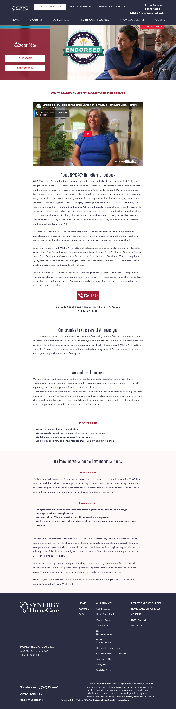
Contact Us (151, 27)
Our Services (61, 20)
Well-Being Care (104, 609)
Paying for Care (104, 665)
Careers (160, 20)
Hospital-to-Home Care (108, 648)
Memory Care (103, 620)
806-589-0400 (25, 68)
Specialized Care (104, 659)
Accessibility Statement (97, 700)
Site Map (149, 697)
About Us (36, 20)
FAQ (81, 614)
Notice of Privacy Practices (129, 697)
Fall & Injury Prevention (104, 641)
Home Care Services (106, 614)
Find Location (80, 6)
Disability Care (103, 670)
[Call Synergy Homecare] (88, 296)
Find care (25, 58)
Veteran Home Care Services (111, 654)
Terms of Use (92, 697)
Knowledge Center (132, 20)
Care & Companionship (104, 632)
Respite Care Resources (94, 20)
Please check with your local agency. (128, 693)
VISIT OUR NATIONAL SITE (113, 7)
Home (15, 20)
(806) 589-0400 (39, 687)
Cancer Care (102, 626)
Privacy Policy (107, 697)
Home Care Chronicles (146, 609)
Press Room (137, 626)
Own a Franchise (31, 694)
